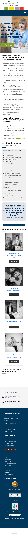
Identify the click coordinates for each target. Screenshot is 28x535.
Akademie (6, 8)
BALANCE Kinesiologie (10, 441)
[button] (25, 2)
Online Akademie (9, 468)
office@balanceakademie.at (13, 423)
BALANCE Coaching (10, 443)
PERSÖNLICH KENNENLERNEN (7, 45)
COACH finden (15, 5)
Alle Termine (8, 461)
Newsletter (7, 470)
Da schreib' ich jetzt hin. (14, 224)
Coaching (21, 8)
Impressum (7, 457)
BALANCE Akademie (10, 439)
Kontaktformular (8, 398)
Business (17, 8)
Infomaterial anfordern (10, 474)
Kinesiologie (11, 8)
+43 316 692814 (8, 403)
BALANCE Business (9, 445)
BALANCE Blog (22, 2)
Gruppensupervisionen (10, 463)
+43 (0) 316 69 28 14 (12, 425)
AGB (6, 454)
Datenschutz (8, 459)
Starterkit (7, 472)
